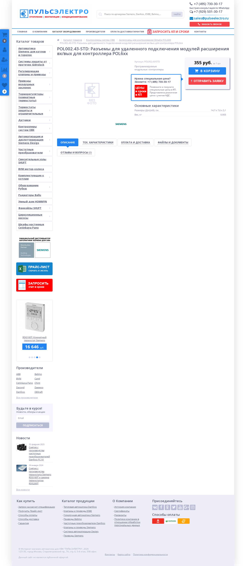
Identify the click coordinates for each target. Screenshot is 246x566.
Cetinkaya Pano (24, 383)
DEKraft (39, 392)
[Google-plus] (186, 507)
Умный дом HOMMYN (32, 201)
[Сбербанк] (171, 521)
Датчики (24, 120)
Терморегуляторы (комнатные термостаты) (30, 97)
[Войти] (4, 50)
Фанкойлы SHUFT (29, 208)
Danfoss (20, 392)
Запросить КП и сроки (170, 32)
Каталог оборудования (66, 31)
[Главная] (58, 40)
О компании (39, 31)
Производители (95, 31)
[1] (29, 357)
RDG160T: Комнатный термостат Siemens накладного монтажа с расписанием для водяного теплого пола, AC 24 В (34, 339)
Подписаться (33, 425)
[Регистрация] (4, 60)
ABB (18, 374)
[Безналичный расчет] (184, 521)
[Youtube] (180, 507)
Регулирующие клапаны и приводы (32, 72)
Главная (22, 31)
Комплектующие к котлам (31, 177)
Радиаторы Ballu (29, 195)
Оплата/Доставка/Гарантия (127, 31)
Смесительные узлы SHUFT (32, 161)
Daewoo (39, 387)
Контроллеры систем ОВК (27, 128)
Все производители (27, 397)
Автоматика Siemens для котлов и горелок (32, 51)
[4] (37, 357)
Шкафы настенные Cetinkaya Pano (31, 226)
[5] (40, 357)
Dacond (20, 387)
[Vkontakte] (155, 507)
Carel (37, 378)
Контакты (200, 31)
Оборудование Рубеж (28, 187)
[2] (32, 357)
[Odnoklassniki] (167, 507)
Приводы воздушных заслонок (26, 84)
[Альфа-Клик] (158, 521)
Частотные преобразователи (30, 151)
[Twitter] (173, 507)
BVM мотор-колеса (31, 169)
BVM (18, 378)
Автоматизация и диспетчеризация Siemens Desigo (30, 140)
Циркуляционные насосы (30, 216)
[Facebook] (161, 507)
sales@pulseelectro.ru (211, 18)
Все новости (23, 489)
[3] (34, 357)
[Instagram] (192, 507)
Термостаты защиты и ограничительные (30, 110)
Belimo (38, 374)
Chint (37, 383)
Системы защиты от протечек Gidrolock (32, 63)
